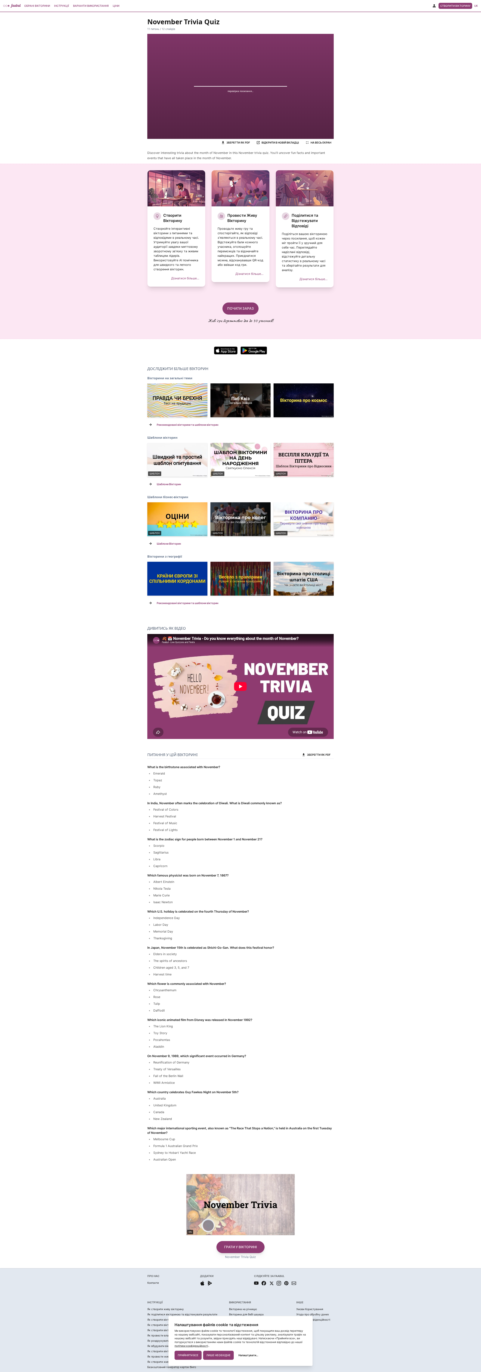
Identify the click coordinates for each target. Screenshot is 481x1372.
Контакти (153, 1282)
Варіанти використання (91, 5)
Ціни (116, 5)
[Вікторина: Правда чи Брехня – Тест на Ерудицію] (177, 400)
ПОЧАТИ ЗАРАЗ (240, 308)
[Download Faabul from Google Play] (210, 1283)
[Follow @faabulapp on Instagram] (279, 1283)
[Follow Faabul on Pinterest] (286, 1283)
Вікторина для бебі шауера (246, 1314)
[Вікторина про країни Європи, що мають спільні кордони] (177, 579)
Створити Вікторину (455, 5)
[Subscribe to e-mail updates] (294, 1283)
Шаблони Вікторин (169, 484)
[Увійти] (434, 6)
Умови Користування (309, 1309)
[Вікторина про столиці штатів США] (304, 579)
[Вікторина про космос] (304, 400)
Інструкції (61, 5)
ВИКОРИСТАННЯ (240, 1302)
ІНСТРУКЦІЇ (155, 1302)
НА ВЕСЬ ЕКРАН (321, 142)
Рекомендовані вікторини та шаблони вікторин (187, 424)
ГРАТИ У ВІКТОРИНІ (240, 1247)
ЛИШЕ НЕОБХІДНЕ (218, 1355)
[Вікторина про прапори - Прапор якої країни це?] (240, 579)
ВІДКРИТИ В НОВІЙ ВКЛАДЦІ (280, 142)
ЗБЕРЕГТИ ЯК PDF (238, 142)
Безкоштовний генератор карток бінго (171, 1367)
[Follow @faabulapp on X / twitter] (271, 1283)
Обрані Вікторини (37, 5)
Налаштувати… (248, 1355)
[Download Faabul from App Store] (202, 1283)
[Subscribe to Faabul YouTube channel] (256, 1283)
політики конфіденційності (191, 1345)
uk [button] (476, 5)
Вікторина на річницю (243, 1309)
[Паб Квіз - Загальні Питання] (240, 400)
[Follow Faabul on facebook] (264, 1283)
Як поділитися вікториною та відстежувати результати (182, 1314)
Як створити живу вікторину (165, 1309)
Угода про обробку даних (312, 1314)
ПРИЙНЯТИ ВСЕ (188, 1355)
